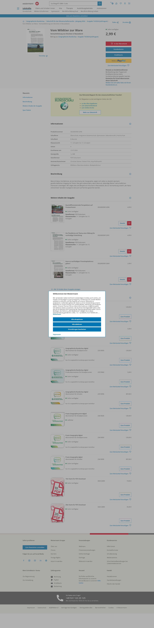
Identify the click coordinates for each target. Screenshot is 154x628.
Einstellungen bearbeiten (77, 329)
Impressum (57, 334)
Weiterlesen (57, 314)
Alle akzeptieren (77, 319)
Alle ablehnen (77, 324)
